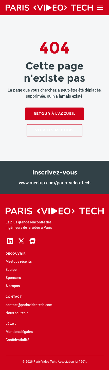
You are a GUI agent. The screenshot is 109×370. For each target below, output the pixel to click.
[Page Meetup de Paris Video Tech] (32, 240)
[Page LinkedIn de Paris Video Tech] (10, 240)
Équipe (11, 270)
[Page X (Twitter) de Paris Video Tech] (21, 240)
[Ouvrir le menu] (100, 8)
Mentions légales (19, 332)
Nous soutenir (17, 313)
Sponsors (13, 278)
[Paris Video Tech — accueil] (49, 7)
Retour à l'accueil (55, 113)
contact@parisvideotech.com (29, 305)
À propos (13, 286)
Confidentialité (17, 340)
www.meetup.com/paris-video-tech (54, 182)
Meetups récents (19, 261)
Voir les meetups (54, 130)
